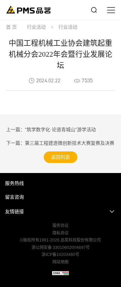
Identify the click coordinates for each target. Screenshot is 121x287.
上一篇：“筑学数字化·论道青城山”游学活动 (51, 129)
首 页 (11, 27)
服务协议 (60, 225)
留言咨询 (14, 197)
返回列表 (60, 157)
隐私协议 (60, 233)
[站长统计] (60, 273)
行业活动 (36, 27)
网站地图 (60, 262)
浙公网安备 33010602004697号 (61, 247)
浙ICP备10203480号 (60, 254)
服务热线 (14, 183)
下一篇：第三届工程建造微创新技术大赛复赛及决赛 (60, 143)
